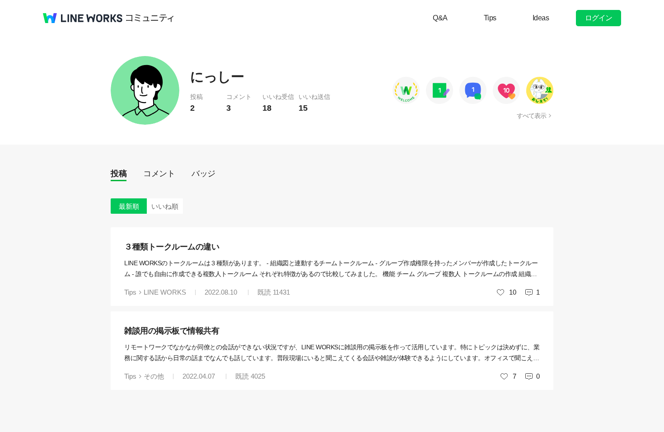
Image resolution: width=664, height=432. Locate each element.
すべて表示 (531, 115)
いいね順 (164, 206)
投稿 (118, 173)
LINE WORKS (165, 292)
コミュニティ (150, 18)
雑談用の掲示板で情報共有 (171, 330)
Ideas (541, 18)
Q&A (440, 18)
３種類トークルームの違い (171, 246)
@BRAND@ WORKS (82, 18)
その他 (154, 376)
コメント (159, 173)
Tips (490, 18)
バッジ (203, 173)
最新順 (129, 206)
